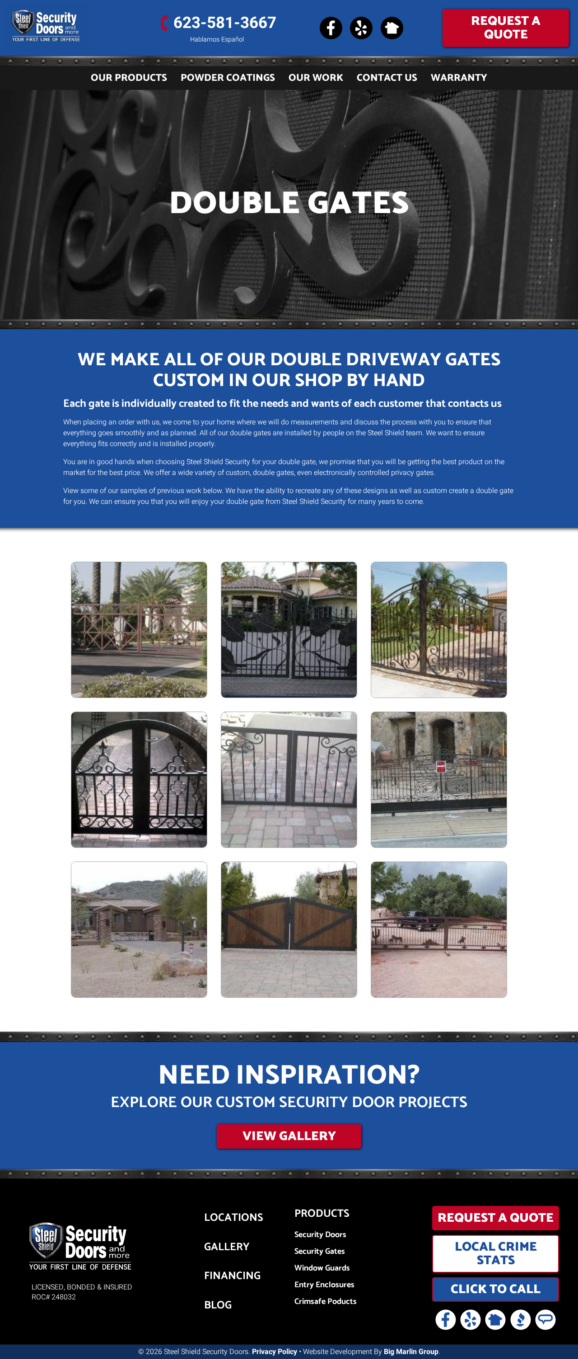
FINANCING (220, 1276)
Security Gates (319, 1252)
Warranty (459, 78)
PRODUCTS (322, 1214)
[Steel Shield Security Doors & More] (72, 27)
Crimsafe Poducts (325, 1302)
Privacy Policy (274, 1351)
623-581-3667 (224, 23)
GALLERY (220, 1247)
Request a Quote (506, 28)
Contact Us (387, 78)
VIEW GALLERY (289, 1136)
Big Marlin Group (411, 1351)
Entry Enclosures (324, 1285)
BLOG (218, 1306)
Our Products (129, 78)
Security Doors (320, 1235)
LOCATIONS (220, 1218)
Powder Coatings (228, 78)
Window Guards (322, 1268)
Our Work (316, 78)
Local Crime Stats (496, 1254)
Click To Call (496, 1289)
